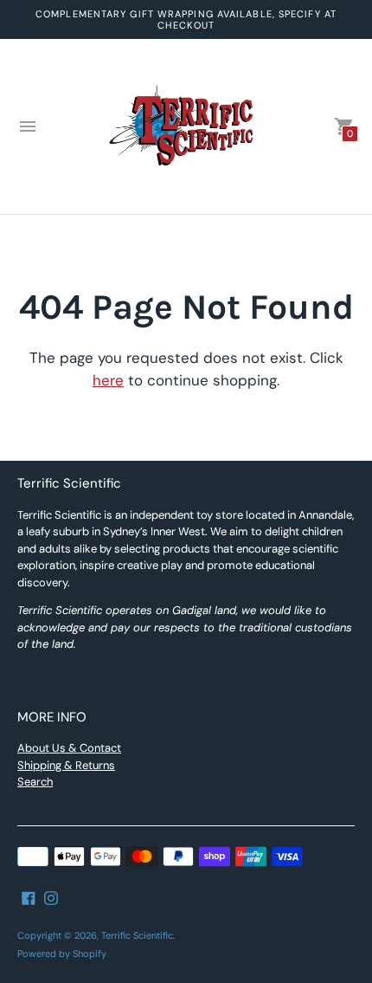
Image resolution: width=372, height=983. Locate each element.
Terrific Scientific (137, 935)
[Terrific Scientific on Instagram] (51, 897)
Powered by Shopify (61, 953)
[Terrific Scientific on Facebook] (28, 897)
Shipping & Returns (66, 765)
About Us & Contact (69, 747)
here (108, 380)
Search (35, 781)
